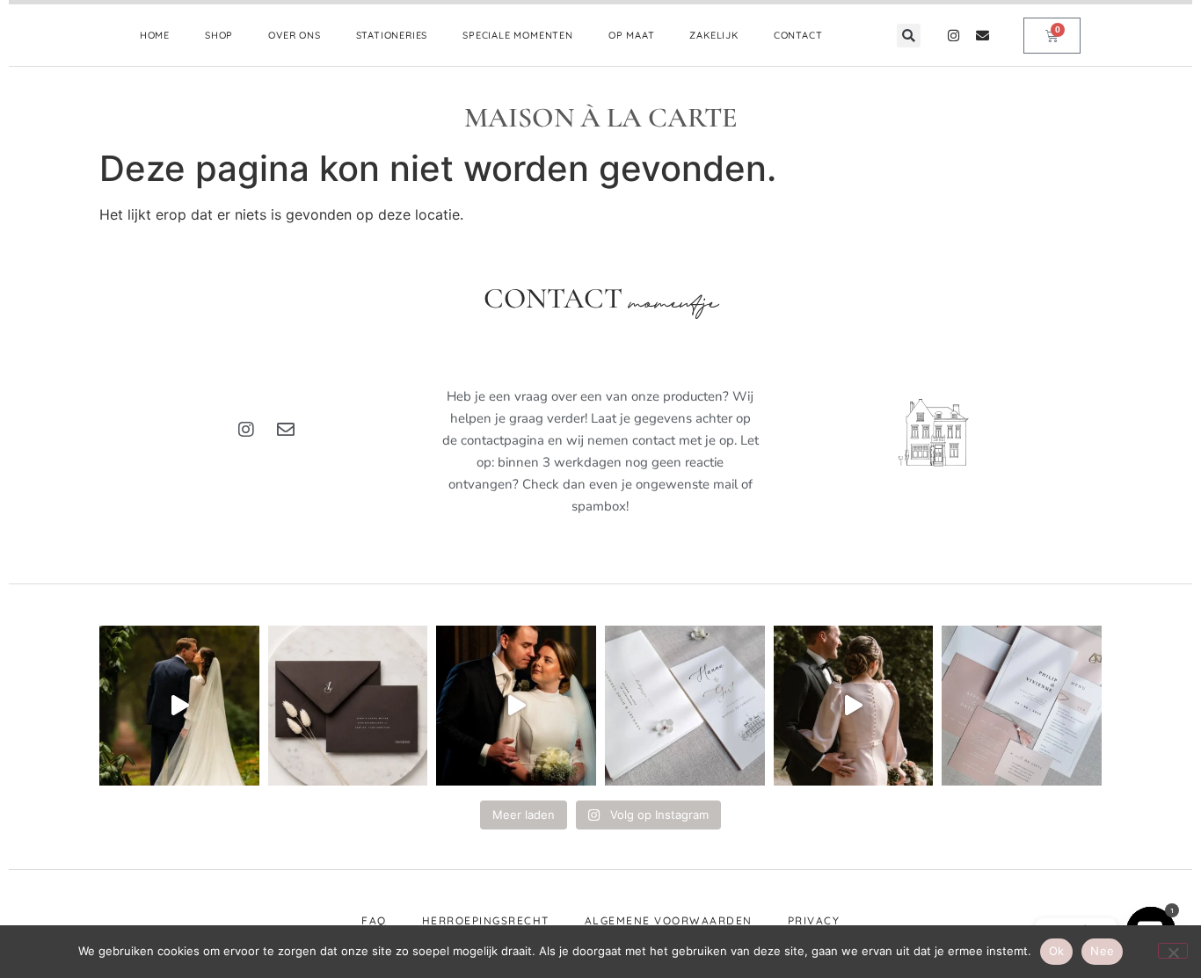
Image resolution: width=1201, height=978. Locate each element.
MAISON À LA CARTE (601, 117)
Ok (1057, 951)
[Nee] (1173, 951)
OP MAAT (631, 35)
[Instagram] (953, 35)
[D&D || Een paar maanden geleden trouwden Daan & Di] (179, 706)
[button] (909, 35)
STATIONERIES (392, 35)
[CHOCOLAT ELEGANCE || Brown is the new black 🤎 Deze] (348, 706)
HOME (155, 35)
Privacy (814, 920)
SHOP (219, 35)
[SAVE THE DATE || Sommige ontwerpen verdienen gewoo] (685, 706)
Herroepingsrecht (486, 920)
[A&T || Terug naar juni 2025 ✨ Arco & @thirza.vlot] (516, 706)
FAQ (374, 920)
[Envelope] (982, 35)
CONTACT (798, 35)
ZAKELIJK (713, 35)
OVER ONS (294, 35)
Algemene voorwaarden (669, 920)
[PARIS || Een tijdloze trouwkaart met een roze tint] (1022, 706)
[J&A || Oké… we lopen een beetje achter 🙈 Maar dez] (854, 706)
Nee (1102, 951)
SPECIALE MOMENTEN (517, 35)
